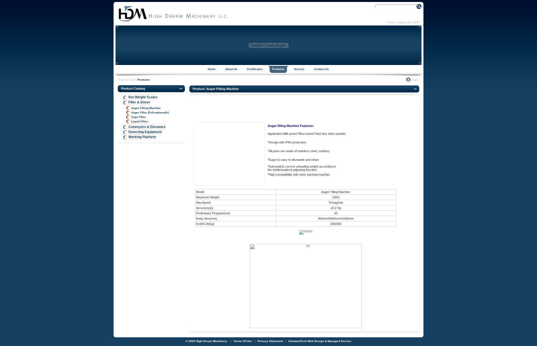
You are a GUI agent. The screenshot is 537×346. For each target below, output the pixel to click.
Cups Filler (138, 117)
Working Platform (142, 137)
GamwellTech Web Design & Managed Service (319, 341)
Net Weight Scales (142, 97)
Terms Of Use (243, 341)
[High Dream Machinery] (173, 21)
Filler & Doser (139, 102)
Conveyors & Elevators (147, 127)
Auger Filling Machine (146, 108)
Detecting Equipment (145, 132)
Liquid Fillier (139, 121)
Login (415, 79)
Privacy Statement (270, 341)
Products (143, 79)
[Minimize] (181, 88)
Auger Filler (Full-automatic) (150, 112)
